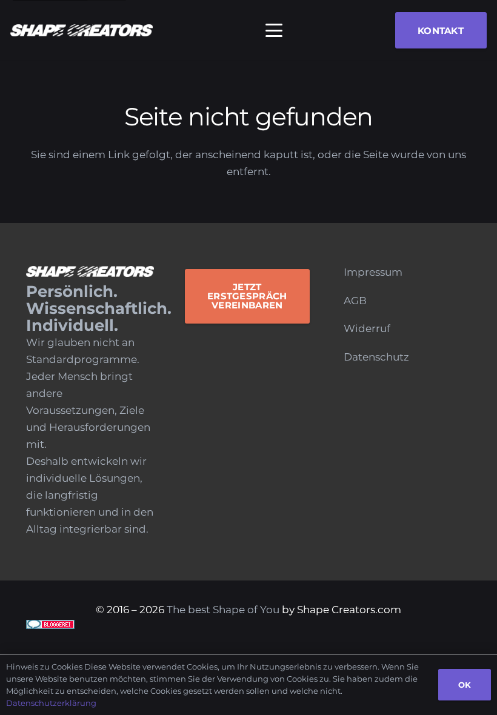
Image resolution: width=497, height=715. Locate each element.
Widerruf (367, 328)
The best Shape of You (223, 610)
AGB (355, 300)
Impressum (373, 272)
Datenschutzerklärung (51, 703)
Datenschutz (376, 357)
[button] (274, 30)
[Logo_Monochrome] (81, 30)
